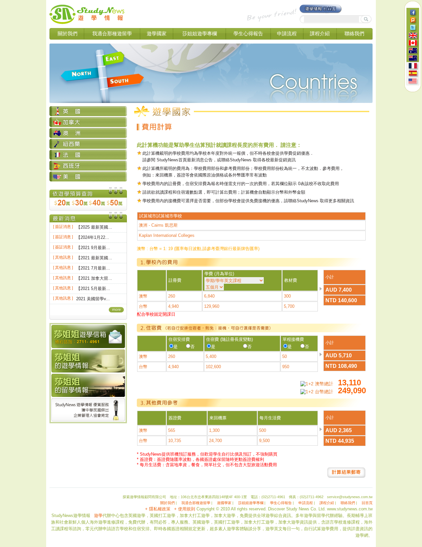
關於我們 (67, 33)
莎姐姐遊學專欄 (199, 33)
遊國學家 (224, 503)
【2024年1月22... (92, 237)
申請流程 (287, 33)
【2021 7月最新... (93, 268)
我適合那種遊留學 (112, 33)
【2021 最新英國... (94, 257)
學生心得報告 (248, 33)
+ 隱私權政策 (157, 508)
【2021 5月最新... (93, 288)
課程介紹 (320, 33)
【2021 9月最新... (93, 247)
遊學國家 (156, 33)
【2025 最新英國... (94, 227)
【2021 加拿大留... (94, 278)
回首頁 (367, 503)
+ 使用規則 (184, 508)
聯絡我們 (354, 33)
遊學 (98, 515)
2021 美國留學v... (93, 298)
